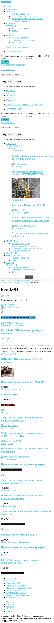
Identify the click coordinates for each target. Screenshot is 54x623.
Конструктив (12, 9)
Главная (9, 7)
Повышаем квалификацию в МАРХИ (22, 381)
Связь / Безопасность (21, 21)
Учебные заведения (20, 38)
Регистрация (36, 105)
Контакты (10, 100)
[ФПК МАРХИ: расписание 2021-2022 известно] (8, 354)
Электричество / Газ (20, 14)
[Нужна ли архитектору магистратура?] (15, 457)
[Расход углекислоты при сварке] (5, 529)
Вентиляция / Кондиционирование (27, 18)
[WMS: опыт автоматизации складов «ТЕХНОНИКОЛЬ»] (20, 164)
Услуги (9, 98)
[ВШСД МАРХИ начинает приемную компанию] (12, 323)
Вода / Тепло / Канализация (24, 16)
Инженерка (11, 11)
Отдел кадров (12, 26)
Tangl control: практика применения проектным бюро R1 (32, 157)
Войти (9, 47)
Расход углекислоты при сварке (19, 534)
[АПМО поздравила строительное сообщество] (24, 226)
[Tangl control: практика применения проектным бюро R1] (14, 148)
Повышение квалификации (24, 40)
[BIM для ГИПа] (11, 389)
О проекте (10, 90)
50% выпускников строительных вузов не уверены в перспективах (30, 219)
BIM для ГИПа (9, 394)
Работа (15, 30)
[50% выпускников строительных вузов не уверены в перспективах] (18, 210)
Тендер (9, 33)
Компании (11, 93)
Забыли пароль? (8, 69)
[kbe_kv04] (5, 296)
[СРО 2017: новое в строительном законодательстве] (4, 555)
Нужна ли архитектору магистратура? (23, 464)
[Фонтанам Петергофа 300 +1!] (26, 197)
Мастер (4, 338)
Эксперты (10, 95)
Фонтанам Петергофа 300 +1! (28, 205)
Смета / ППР (12, 23)
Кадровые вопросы (20, 28)
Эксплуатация (13, 590)
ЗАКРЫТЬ (6, 2)
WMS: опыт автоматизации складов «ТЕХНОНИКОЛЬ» (28, 173)
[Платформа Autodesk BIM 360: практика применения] (11, 441)
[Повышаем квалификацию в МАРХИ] (7, 377)
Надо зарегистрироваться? (13, 65)
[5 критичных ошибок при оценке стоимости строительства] (8, 506)
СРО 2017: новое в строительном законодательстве (20, 561)
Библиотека (17, 42)
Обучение (10, 35)
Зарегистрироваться (21, 47)
